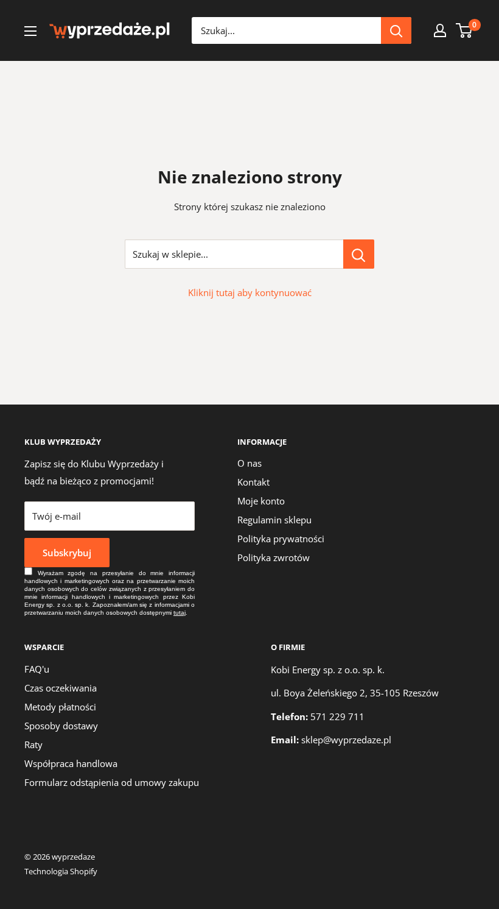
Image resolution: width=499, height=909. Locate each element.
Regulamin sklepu (274, 520)
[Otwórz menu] (30, 31)
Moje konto (261, 501)
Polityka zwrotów (273, 557)
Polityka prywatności (280, 538)
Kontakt (253, 482)
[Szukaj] (396, 30)
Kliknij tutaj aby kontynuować (250, 292)
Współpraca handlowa (70, 763)
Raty (33, 744)
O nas (249, 463)
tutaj (179, 612)
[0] (464, 30)
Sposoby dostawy (61, 726)
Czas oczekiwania (60, 688)
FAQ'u (36, 669)
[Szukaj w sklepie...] (358, 254)
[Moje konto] (440, 30)
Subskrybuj (67, 552)
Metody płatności (60, 707)
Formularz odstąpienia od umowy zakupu (111, 782)
